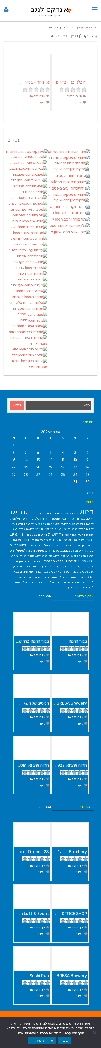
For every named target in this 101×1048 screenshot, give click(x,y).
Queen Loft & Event (29, 913)
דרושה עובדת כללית (73, 534)
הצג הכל (45, 596)
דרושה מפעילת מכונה (81, 523)
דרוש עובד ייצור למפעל (58, 561)
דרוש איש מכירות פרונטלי (41, 513)
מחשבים (19, 186)
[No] (94, 1032)
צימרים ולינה (14, 198)
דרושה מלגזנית (39, 518)
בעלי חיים (17, 285)
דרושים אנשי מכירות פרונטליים (49, 540)
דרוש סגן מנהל (50, 555)
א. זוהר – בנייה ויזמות (31, 82)
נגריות (22, 279)
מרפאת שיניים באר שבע (27, 566)
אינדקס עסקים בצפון (69, 194)
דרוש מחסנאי (64, 545)
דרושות (54, 534)
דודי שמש (16, 238)
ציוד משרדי (15, 244)
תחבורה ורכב (51, 219)
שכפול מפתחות (77, 577)
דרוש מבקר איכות (83, 545)
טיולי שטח (15, 221)
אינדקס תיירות (51, 182)
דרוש (86, 512)
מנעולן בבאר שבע (52, 566)
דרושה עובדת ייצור (46, 529)
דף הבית (91, 27)
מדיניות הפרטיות (41, 1041)
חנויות (23, 192)
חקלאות (19, 262)
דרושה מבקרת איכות (82, 518)
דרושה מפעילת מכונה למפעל (51, 523)
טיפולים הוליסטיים (10, 203)
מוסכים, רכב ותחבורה (28, 332)
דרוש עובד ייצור (83, 561)
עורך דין (19, 268)
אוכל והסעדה (13, 157)
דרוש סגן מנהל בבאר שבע (26, 555)
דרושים (17, 534)
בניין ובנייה (15, 169)
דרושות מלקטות (37, 534)
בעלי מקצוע (14, 163)
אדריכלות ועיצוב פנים (69, 188)
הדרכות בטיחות (12, 338)
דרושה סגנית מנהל (22, 523)
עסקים (79, 27)
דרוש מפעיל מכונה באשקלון (68, 550)
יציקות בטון (15, 361)
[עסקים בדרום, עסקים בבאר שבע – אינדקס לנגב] (50, 17)
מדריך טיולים (13, 355)
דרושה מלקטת (19, 518)
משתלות (18, 297)
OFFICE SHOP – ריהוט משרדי (62, 913)
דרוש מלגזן (48, 545)
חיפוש (17, 405)
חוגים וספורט (13, 227)
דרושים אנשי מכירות (81, 540)
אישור (64, 1041)
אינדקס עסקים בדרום (27, 151)
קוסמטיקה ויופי (37, 344)
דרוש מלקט (33, 545)
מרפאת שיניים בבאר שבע (79, 571)
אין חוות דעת (74, 96)
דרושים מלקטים (21, 540)
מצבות (22, 314)
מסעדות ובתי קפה (10, 215)
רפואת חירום (14, 349)
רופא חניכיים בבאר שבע (49, 571)
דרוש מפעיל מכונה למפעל (34, 550)
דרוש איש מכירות (67, 513)
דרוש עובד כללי (34, 561)
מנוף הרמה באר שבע (31, 641)
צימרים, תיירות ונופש (69, 151)
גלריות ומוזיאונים (49, 225)
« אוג (90, 493)
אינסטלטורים (55, 163)
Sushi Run (39, 975)
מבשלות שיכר (37, 367)
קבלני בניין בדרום (70, 82)
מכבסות (19, 174)
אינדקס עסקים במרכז (69, 158)
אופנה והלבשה (12, 291)
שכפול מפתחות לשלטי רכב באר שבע (52, 582)
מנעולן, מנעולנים (11, 233)
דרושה (16, 512)
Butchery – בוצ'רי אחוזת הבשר (60, 851)
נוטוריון (22, 273)
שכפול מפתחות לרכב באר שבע (50, 577)
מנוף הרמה (78, 641)
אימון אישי (55, 232)
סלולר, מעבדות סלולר (28, 303)
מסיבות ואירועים (12, 209)
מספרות (19, 308)
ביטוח (24, 320)
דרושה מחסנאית (59, 518)
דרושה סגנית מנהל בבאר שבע (76, 529)
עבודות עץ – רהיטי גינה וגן (28, 250)
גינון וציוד (17, 180)
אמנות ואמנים (13, 326)
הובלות (22, 256)
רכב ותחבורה (51, 213)
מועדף (78, 102)
